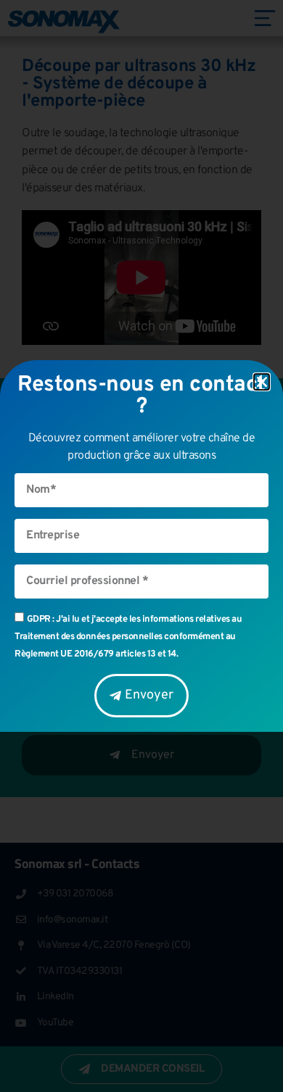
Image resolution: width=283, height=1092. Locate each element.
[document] (141, 546)
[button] (262, 382)
